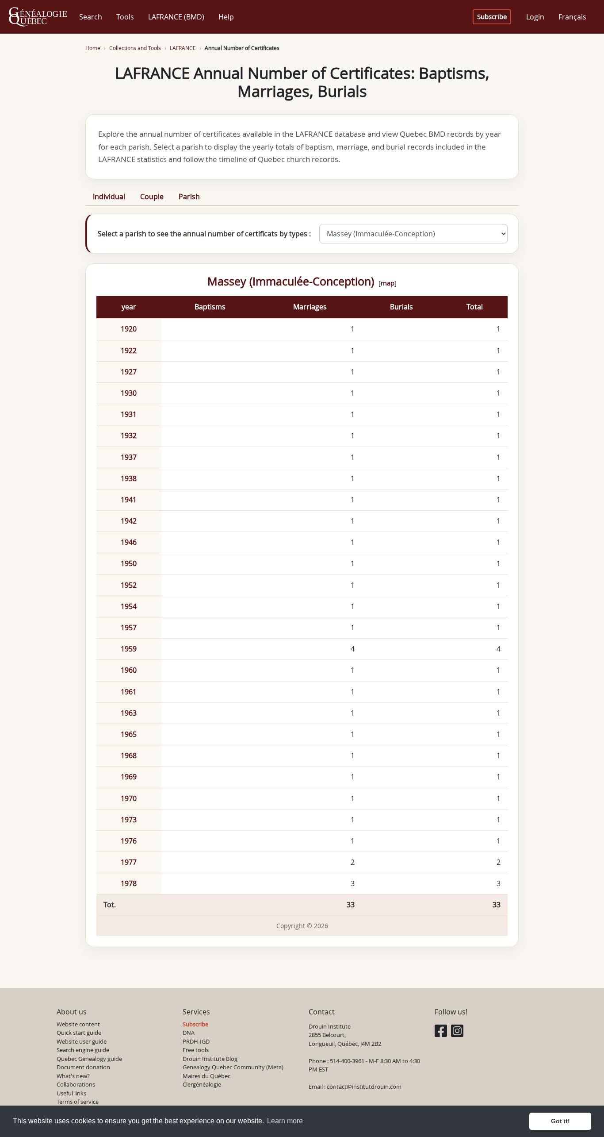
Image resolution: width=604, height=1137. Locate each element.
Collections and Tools (135, 48)
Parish (189, 196)
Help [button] (226, 17)
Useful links (71, 1093)
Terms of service (78, 1102)
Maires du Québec (206, 1076)
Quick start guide (79, 1033)
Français (572, 17)
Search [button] (90, 17)
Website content (78, 1024)
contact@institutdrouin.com (364, 1087)
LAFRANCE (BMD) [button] (176, 17)
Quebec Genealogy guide (89, 1059)
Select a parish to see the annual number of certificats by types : (204, 234)
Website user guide (82, 1041)
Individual (109, 196)
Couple (152, 196)
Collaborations (76, 1084)
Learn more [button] (285, 1121)
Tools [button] (125, 17)
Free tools (196, 1050)
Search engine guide (83, 1050)
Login (535, 17)
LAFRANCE (183, 48)
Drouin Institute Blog (210, 1059)
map (387, 282)
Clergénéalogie (202, 1084)
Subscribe (492, 16)
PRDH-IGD (196, 1041)
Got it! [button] (560, 1121)
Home (92, 48)
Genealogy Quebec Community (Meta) (233, 1067)
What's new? (73, 1076)
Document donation (83, 1067)
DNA (189, 1033)
